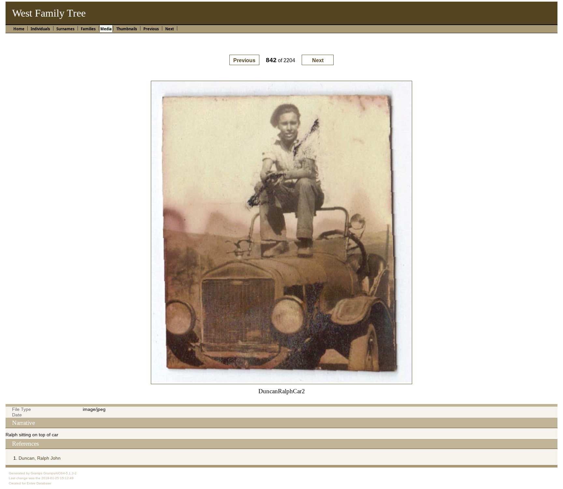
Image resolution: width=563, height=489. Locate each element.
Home (18, 28)
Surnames (65, 28)
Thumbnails (126, 28)
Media (106, 28)
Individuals (40, 28)
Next (169, 28)
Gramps (36, 473)
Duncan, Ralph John (40, 458)
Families (88, 28)
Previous (151, 28)
